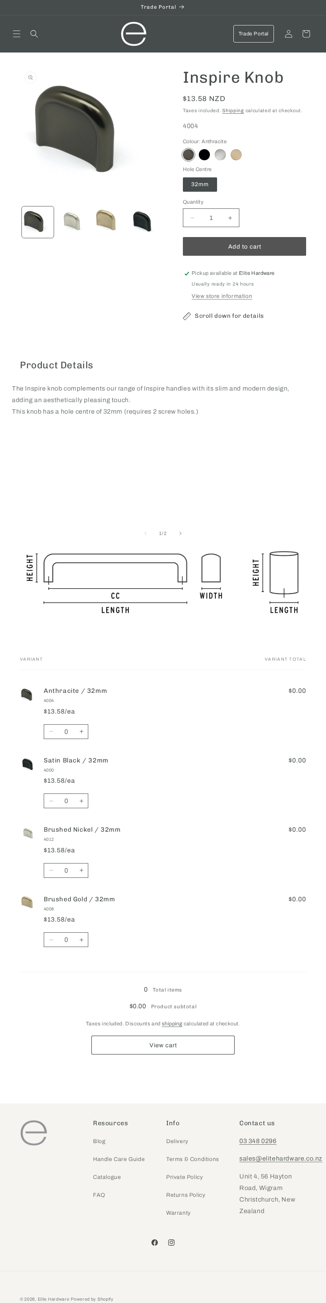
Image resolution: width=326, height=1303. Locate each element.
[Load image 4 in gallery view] (145, 222)
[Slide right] (180, 533)
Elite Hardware (54, 1299)
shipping (172, 1024)
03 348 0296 (258, 1141)
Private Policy (184, 1177)
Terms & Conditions (192, 1159)
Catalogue (107, 1177)
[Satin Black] (204, 154)
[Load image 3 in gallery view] (109, 222)
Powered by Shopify (92, 1299)
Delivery (177, 1141)
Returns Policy (185, 1195)
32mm (200, 184)
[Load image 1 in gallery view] (38, 222)
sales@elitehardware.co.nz (280, 1158)
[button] (16, 34)
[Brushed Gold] (236, 154)
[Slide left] (145, 533)
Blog (99, 1141)
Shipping (233, 110)
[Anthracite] (188, 154)
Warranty (178, 1213)
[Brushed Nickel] (220, 154)
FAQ (99, 1195)
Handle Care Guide (119, 1159)
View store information (222, 296)
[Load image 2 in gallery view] (73, 222)
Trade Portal (254, 34)
